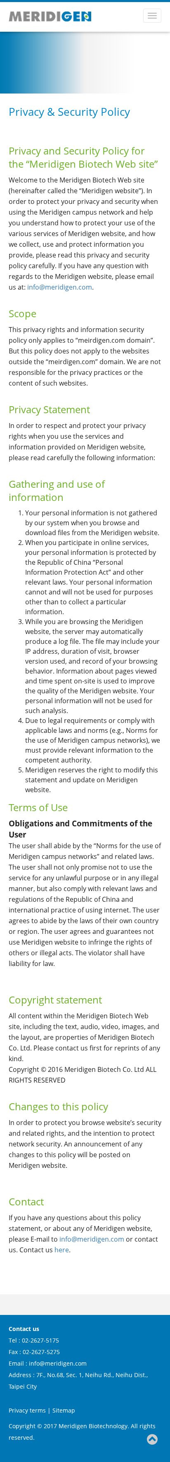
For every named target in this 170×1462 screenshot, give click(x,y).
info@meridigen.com (59, 287)
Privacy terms (28, 1410)
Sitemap (63, 1410)
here (61, 1249)
